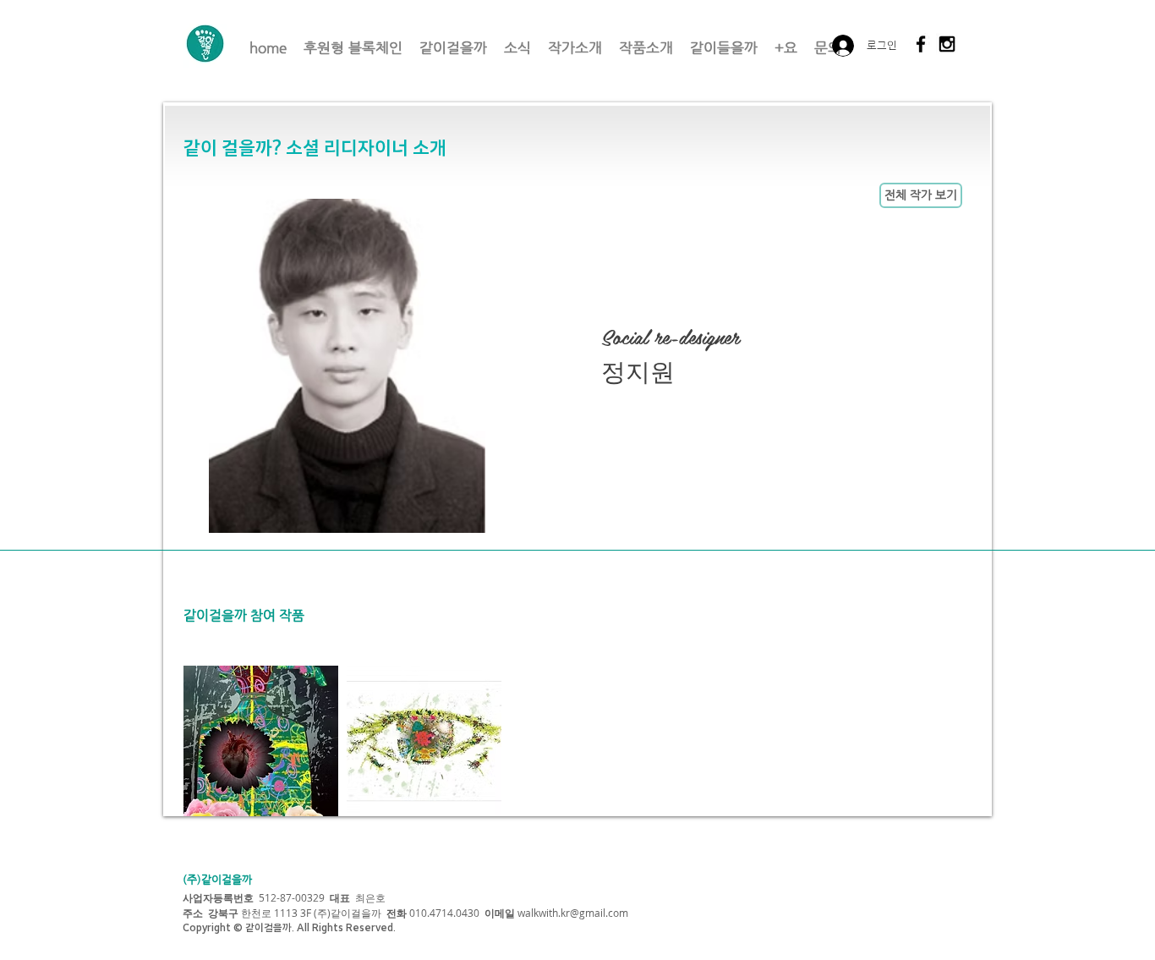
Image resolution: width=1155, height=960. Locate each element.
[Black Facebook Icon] (921, 44)
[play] (956, 803)
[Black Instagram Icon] (947, 44)
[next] (955, 755)
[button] (260, 741)
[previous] (219, 755)
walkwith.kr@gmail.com (572, 912)
